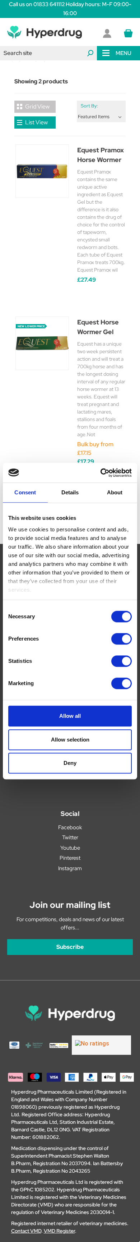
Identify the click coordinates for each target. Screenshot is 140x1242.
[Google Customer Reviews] (101, 1045)
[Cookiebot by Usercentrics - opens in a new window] (101, 472)
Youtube (70, 847)
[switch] (121, 639)
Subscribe (70, 947)
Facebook (70, 827)
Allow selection (70, 740)
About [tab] (115, 492)
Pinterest (70, 858)
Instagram (70, 868)
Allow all (70, 716)
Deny (70, 763)
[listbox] (101, 116)
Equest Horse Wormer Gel (98, 327)
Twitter (70, 837)
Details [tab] (70, 492)
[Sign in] (107, 33)
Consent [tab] (25, 492)
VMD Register (59, 1231)
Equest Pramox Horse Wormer (100, 155)
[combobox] (48, 53)
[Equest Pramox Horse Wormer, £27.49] (42, 171)
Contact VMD (26, 1231)
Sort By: (89, 106)
